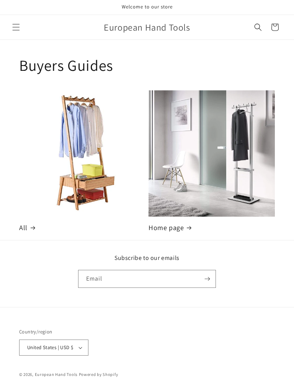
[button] (16, 27)
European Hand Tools (56, 374)
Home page (166, 227)
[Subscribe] (207, 279)
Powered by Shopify (98, 374)
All (23, 227)
